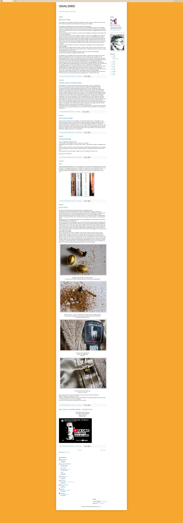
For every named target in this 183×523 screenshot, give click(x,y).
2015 (113, 68)
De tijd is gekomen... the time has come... (67, 481)
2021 (113, 55)
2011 (113, 74)
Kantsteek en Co (63, 476)
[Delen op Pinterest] (90, 76)
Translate (102, 503)
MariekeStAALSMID (116, 25)
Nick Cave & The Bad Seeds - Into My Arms (75, 409)
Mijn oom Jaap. (64, 20)
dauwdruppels (62, 460)
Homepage (79, 450)
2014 (113, 69)
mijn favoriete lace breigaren (65, 490)
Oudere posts (103, 450)
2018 (113, 63)
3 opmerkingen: (78, 111)
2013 (113, 71)
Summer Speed (63, 473)
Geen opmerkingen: (78, 76)
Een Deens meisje (66, 118)
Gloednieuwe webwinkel (64, 494)
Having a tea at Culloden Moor (70, 83)
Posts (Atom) (67, 452)
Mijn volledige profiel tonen (115, 30)
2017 (113, 64)
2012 (113, 73)
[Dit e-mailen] (84, 76)
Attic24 (61, 472)
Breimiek (62, 489)
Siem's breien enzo (64, 484)
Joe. (60, 164)
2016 (113, 66)
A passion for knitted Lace (65, 463)
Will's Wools (62, 480)
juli (113, 57)
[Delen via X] (87, 76)
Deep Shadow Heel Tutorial (65, 469)
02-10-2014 (63, 207)
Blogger (99, 506)
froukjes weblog (63, 459)
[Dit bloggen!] (85, 76)
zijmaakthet (62, 493)
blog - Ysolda (63, 468)
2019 (113, 61)
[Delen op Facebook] (88, 76)
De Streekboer (63, 477)
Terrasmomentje (65, 139)
